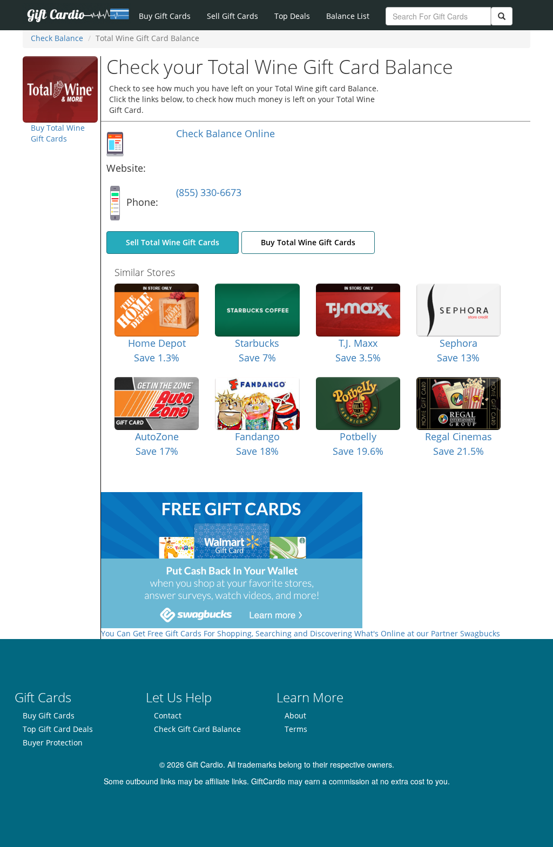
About (295, 715)
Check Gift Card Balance (197, 729)
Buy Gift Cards (165, 16)
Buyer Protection (53, 742)
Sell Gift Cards (232, 16)
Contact (167, 715)
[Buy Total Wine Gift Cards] (60, 88)
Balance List (347, 16)
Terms (296, 729)
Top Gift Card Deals (58, 729)
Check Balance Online (225, 133)
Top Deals (292, 16)
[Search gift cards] (501, 16)
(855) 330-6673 (208, 192)
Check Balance (57, 38)
